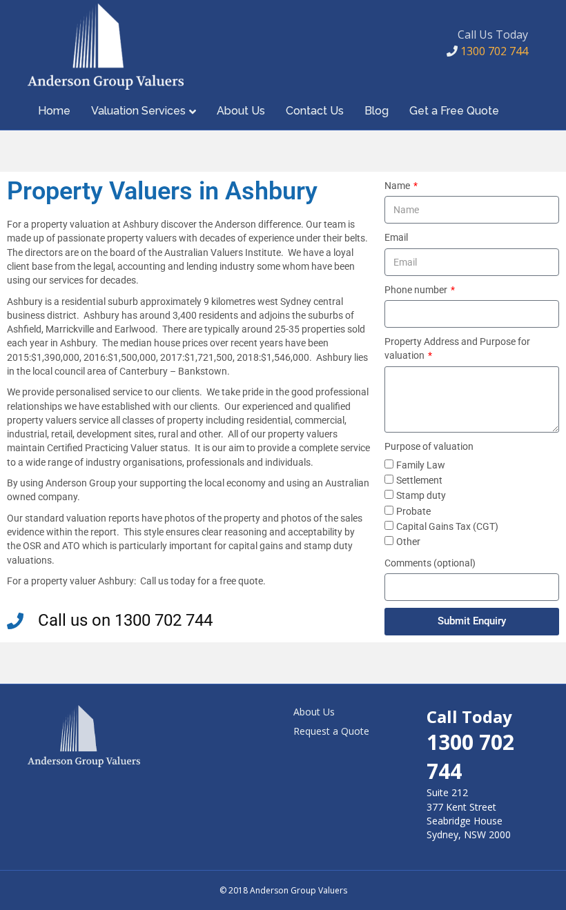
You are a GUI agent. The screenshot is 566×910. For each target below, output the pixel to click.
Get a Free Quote (454, 110)
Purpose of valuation (429, 446)
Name (398, 185)
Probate (413, 511)
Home (54, 110)
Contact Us (315, 110)
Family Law (420, 465)
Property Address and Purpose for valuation (457, 348)
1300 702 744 (493, 51)
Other (408, 541)
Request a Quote (331, 731)
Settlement (419, 480)
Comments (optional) (430, 562)
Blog (376, 110)
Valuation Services (138, 110)
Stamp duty (421, 495)
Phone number (416, 289)
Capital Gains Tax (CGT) (447, 526)
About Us (241, 110)
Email (396, 237)
